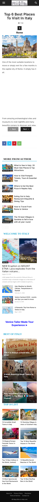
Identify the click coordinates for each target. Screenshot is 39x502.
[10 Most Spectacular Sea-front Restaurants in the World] (10, 471)
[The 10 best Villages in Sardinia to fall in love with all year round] (7, 219)
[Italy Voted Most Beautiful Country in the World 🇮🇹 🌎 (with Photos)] (19, 392)
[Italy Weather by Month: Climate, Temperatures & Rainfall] (7, 289)
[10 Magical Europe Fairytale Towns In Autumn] (10, 433)
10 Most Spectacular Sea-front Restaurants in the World (10, 481)
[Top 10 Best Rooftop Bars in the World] (28, 471)
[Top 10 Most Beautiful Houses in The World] (28, 433)
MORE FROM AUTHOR (17, 159)
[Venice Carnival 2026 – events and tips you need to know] (7, 300)
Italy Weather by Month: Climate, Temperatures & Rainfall (23, 288)
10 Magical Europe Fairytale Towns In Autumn (8, 443)
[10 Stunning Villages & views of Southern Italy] (28, 414)
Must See (5, 262)
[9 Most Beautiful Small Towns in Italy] (19, 370)
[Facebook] (4, 143)
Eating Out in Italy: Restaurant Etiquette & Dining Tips (24, 198)
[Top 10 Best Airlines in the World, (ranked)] (10, 452)
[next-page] (7, 227)
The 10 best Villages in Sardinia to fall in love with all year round (24, 219)
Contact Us (25, 495)
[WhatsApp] (19, 143)
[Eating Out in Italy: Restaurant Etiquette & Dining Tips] (7, 199)
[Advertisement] (19, 96)
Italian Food (6, 191)
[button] (3, 3)
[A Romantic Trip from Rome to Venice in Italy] (7, 310)
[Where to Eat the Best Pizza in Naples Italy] (7, 188)
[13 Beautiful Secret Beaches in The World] (28, 452)
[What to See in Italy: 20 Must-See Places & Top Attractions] (7, 168)
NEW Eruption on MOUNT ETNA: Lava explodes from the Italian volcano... (18, 269)
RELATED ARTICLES (15, 154)
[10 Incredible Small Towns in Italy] (10, 414)
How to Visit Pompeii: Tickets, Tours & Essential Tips (25, 178)
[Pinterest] (14, 143)
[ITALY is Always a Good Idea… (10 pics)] (19, 349)
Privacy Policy (18, 493)
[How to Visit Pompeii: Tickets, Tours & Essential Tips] (7, 178)
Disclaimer (28, 493)
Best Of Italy (6, 170)
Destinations (6, 181)
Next (25, 129)
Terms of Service (15, 495)
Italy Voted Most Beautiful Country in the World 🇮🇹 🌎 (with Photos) (19, 396)
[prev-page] (3, 227)
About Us (9, 493)
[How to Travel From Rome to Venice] (7, 209)
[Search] (36, 3)
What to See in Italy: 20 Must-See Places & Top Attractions (24, 167)
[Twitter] (9, 143)
